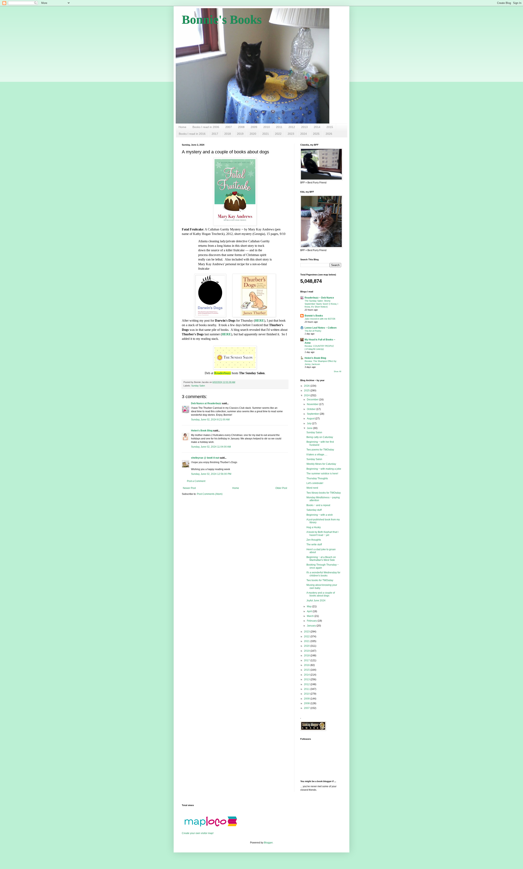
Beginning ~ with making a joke (323, 468)
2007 (228, 127)
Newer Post (189, 488)
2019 (240, 133)
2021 (265, 133)
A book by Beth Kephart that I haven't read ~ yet (322, 533)
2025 (316, 133)
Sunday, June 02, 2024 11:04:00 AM (211, 446)
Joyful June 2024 (315, 600)
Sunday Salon (198, 385)
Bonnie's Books (222, 19)
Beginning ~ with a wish (319, 514)
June (310, 428)
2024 (303, 133)
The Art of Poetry (313, 331)
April (310, 611)
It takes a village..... (316, 454)
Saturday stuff (314, 510)
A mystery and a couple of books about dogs (320, 594)
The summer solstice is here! (322, 473)
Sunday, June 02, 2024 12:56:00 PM (211, 474)
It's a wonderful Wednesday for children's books (323, 574)
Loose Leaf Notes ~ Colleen (320, 327)
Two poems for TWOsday (320, 449)
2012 (291, 127)
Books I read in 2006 (205, 127)
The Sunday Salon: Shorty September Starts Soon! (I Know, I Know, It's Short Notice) (321, 304)
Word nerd (312, 487)
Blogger (268, 842)
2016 (307, 665)
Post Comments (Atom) (209, 494)
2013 (304, 127)
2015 (329, 127)
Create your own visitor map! (197, 833)
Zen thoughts (313, 539)
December (313, 399)
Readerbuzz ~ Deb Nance (319, 297)
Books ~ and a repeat (318, 505)
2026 (329, 133)
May (309, 606)
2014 (317, 127)
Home (182, 127)
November (313, 404)
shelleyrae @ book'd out (205, 457)
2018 (227, 133)
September (313, 413)
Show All (337, 372)
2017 (215, 133)
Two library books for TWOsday (323, 492)
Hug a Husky (313, 527)
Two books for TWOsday (319, 580)
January (311, 625)
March (310, 616)
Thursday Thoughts (317, 478)
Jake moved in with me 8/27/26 (320, 319)
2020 (253, 133)
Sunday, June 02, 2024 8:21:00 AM (210, 419)
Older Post (281, 488)
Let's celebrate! (314, 483)
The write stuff (314, 544)
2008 (241, 127)
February (312, 620)
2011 (279, 127)
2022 (278, 133)
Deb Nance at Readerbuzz (206, 403)
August (311, 418)
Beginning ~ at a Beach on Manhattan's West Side (321, 558)
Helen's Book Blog (201, 430)
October (311, 409)
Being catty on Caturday (319, 437)
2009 (254, 127)
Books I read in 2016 (192, 133)
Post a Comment (196, 481)
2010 (266, 127)
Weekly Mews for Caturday (321, 464)
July (309, 423)
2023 (291, 133)
